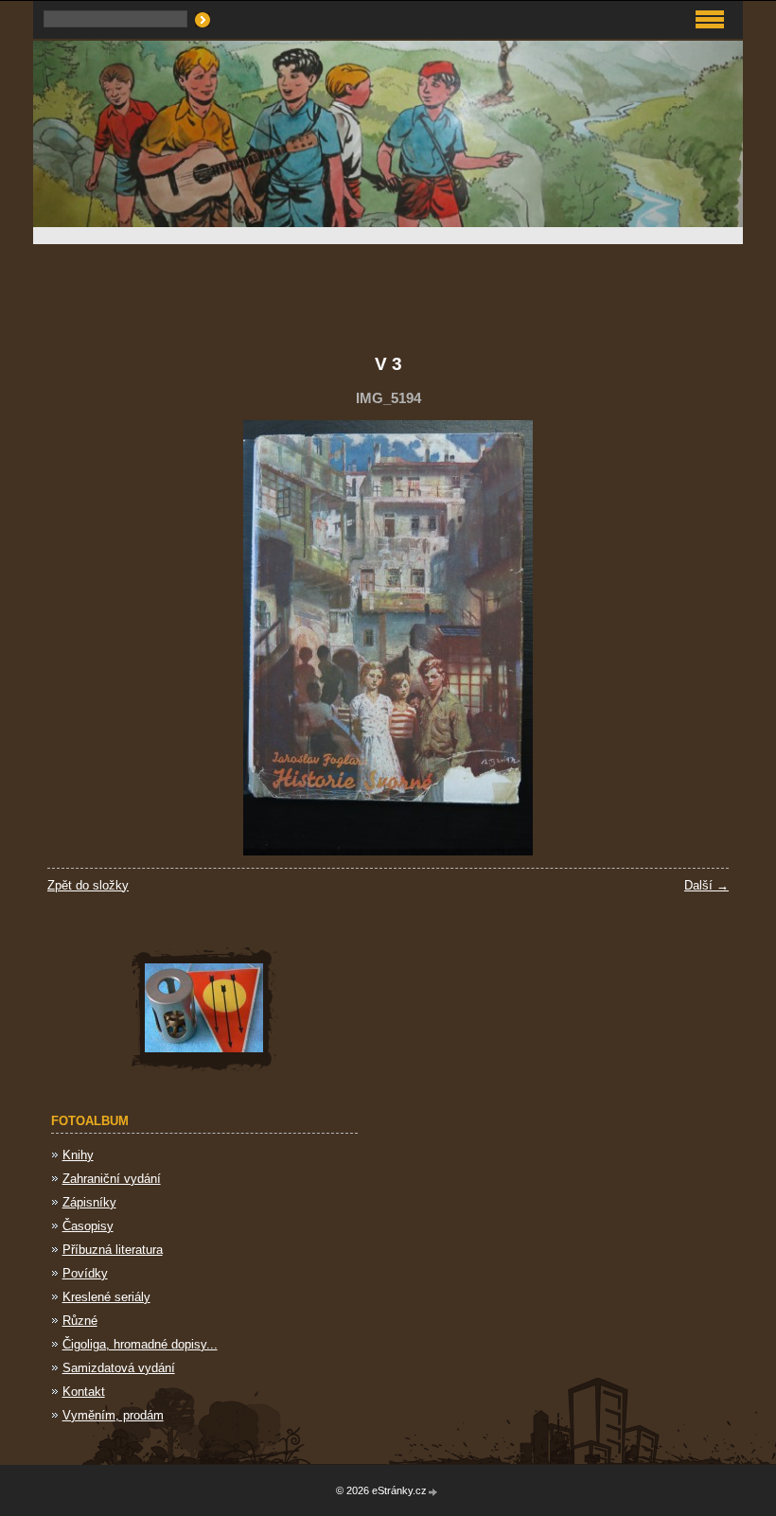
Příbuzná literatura (112, 1250)
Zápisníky (89, 1202)
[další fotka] (698, 637)
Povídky (85, 1273)
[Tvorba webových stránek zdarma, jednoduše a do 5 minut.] (433, 1492)
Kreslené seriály (106, 1297)
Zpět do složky (88, 885)
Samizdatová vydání (118, 1368)
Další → (706, 885)
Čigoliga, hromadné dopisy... (140, 1344)
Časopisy (88, 1226)
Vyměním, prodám (113, 1415)
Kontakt (83, 1391)
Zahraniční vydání (111, 1179)
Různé (79, 1320)
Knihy (78, 1155)
